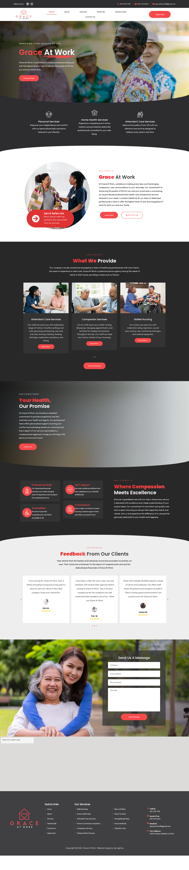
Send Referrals (54, 213)
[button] (93, 357)
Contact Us (90, 17)
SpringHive (118, 848)
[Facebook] (27, 4)
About (67, 12)
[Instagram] (32, 4)
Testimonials (120, 12)
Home (51, 12)
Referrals (101, 12)
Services (83, 12)
